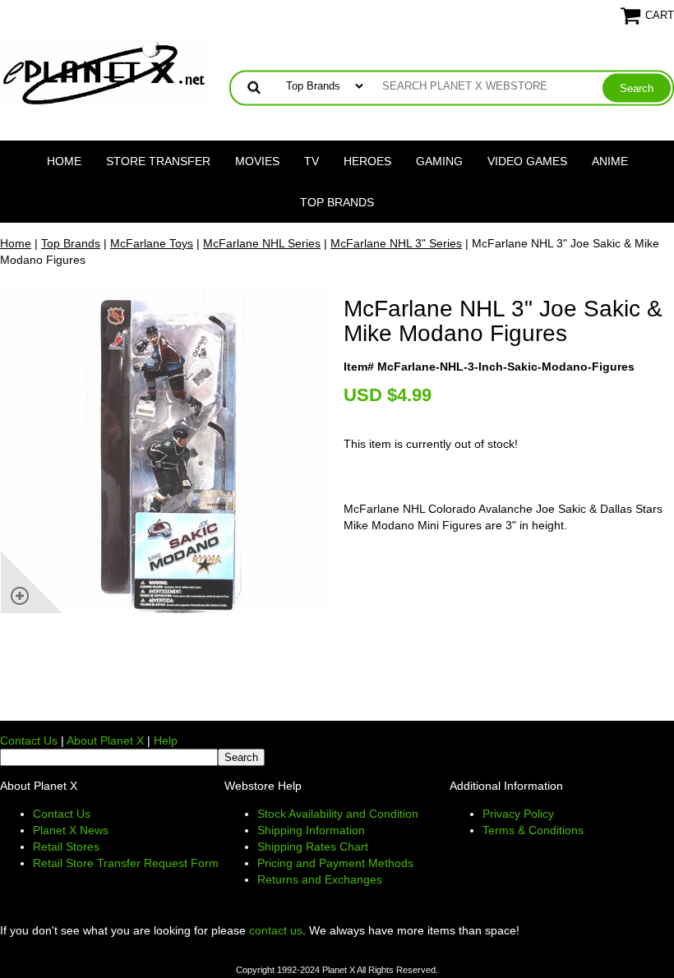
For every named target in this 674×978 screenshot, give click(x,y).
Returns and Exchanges (319, 879)
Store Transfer (158, 161)
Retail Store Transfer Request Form (126, 863)
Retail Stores (66, 846)
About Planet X (105, 740)
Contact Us (29, 740)
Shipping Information (311, 830)
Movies (257, 161)
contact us (275, 930)
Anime (610, 161)
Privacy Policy (518, 813)
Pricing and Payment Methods (335, 863)
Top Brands (337, 202)
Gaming (439, 161)
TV (311, 161)
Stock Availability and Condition (337, 813)
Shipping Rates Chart (312, 846)
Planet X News (70, 830)
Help (166, 740)
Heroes (367, 161)
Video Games (527, 161)
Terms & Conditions (533, 830)
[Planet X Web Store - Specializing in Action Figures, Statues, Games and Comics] (105, 70)
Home (64, 161)
